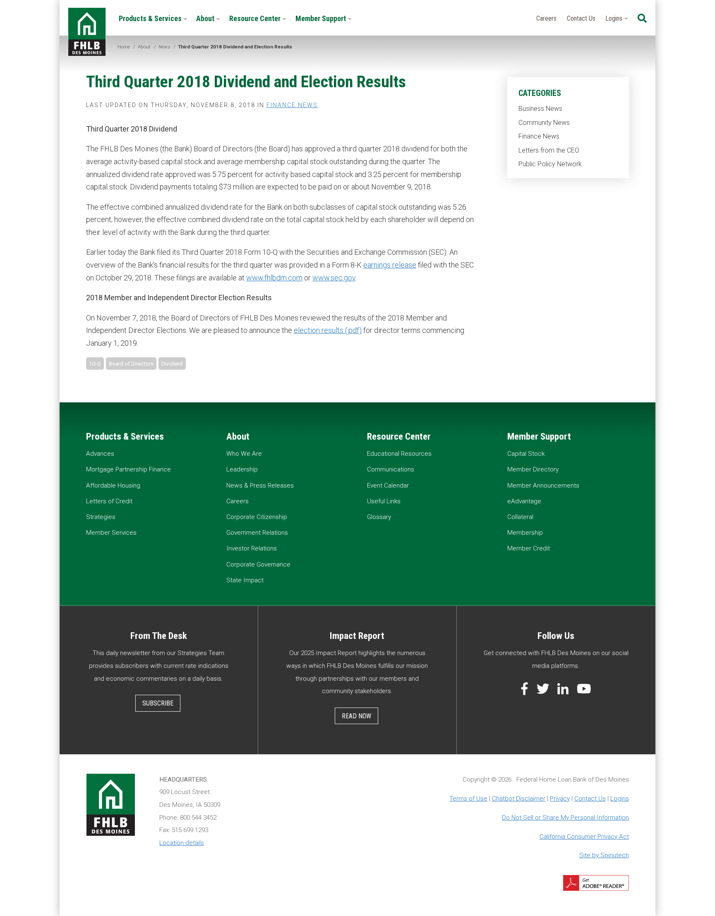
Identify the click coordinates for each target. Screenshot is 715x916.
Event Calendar (388, 485)
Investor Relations (251, 548)
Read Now (356, 716)
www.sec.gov (333, 277)
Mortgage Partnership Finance (128, 469)
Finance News (538, 136)
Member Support (321, 18)
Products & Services (151, 18)
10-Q (95, 363)
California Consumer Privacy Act (584, 836)
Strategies (100, 517)
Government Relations (257, 532)
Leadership (242, 469)
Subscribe (157, 703)
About (206, 18)
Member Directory (533, 469)
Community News (544, 123)
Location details (181, 843)
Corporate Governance (258, 564)
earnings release (389, 265)
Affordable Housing (113, 485)
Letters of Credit (109, 501)
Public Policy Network (550, 164)
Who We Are (244, 453)
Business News (540, 108)
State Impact (245, 580)
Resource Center (255, 18)
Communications (390, 469)
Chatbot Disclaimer (518, 798)
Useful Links (384, 501)
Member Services (111, 532)
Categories (539, 93)
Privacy (560, 798)
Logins (614, 18)
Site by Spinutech (604, 855)
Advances (100, 453)
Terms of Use (468, 798)
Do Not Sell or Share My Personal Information (565, 817)
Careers (546, 18)
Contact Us (581, 18)
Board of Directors (131, 363)
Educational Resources (399, 453)
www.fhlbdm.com (274, 277)
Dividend (172, 363)
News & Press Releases (260, 485)
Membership (525, 532)
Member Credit (528, 548)
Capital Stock (526, 453)
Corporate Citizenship (256, 517)
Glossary (379, 517)
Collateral (520, 517)
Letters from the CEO (548, 150)
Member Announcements (543, 485)
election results (318, 330)
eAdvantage (524, 501)
